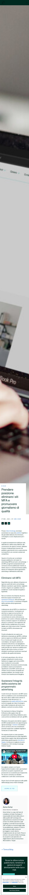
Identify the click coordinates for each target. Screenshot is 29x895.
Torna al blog (8, 849)
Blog (4, 486)
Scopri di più (9, 788)
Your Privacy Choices (14, 890)
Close (14, 886)
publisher (19, 533)
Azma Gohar (17, 519)
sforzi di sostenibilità (7, 601)
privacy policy (6, 882)
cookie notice (15, 882)
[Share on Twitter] (6, 523)
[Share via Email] (9, 523)
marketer (15, 725)
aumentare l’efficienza (7, 599)
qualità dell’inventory (18, 701)
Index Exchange (11, 531)
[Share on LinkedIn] (2, 523)
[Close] (26, 877)
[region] (14, 885)
